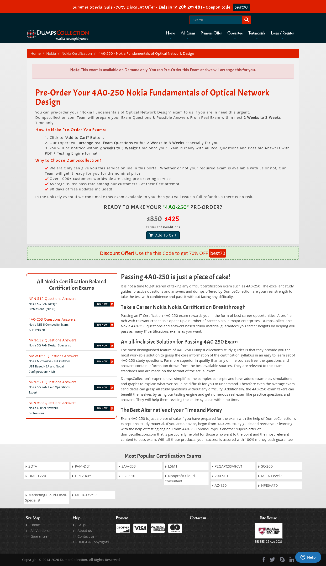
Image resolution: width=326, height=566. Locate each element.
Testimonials (256, 33)
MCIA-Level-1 (271, 475)
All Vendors (40, 530)
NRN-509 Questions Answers (52, 402)
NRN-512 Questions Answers (52, 298)
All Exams (188, 33)
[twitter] (272, 559)
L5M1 (172, 466)
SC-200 (266, 466)
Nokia (51, 53)
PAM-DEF (82, 466)
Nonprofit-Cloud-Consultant (180, 478)
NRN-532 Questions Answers (52, 340)
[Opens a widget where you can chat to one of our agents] (308, 558)
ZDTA (32, 466)
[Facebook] (264, 559)
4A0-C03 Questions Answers (52, 319)
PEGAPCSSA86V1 (228, 466)
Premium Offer (211, 33)
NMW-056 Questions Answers (53, 355)
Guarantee (235, 33)
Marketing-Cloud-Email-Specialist (46, 497)
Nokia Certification (77, 53)
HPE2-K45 (82, 475)
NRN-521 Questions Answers (52, 381)
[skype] (282, 559)
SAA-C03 (128, 466)
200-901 (221, 475)
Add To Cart (165, 235)
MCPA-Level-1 (86, 494)
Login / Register (282, 33)
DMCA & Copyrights (93, 542)
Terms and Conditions (163, 227)
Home (170, 33)
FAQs (82, 525)
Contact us (86, 536)
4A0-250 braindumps (200, 428)
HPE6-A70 (269, 485)
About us (85, 530)
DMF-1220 (36, 475)
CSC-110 (128, 475)
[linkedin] (291, 559)
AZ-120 (220, 485)
